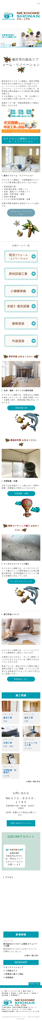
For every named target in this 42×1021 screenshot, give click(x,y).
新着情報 (14, 995)
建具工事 (7, 717)
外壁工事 (7, 743)
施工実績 (5, 993)
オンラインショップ (14, 967)
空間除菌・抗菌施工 (10, 771)
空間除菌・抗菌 (21, 493)
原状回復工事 (21, 408)
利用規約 (9, 977)
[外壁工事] (10, 731)
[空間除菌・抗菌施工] (10, 758)
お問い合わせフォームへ (21, 823)
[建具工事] (10, 706)
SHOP (34, 993)
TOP (6, 991)
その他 (6, 776)
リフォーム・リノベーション (21, 212)
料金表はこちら (21, 679)
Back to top (34, 984)
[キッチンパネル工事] (31, 731)
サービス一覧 (15, 991)
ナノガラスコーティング (21, 581)
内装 (5, 721)
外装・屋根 (8, 746)
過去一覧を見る (34, 781)
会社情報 (5, 995)
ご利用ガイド (11, 971)
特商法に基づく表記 (14, 974)
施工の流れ (27, 991)
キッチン (28, 748)
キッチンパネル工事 (31, 744)
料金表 (13, 993)
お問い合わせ (24, 993)
